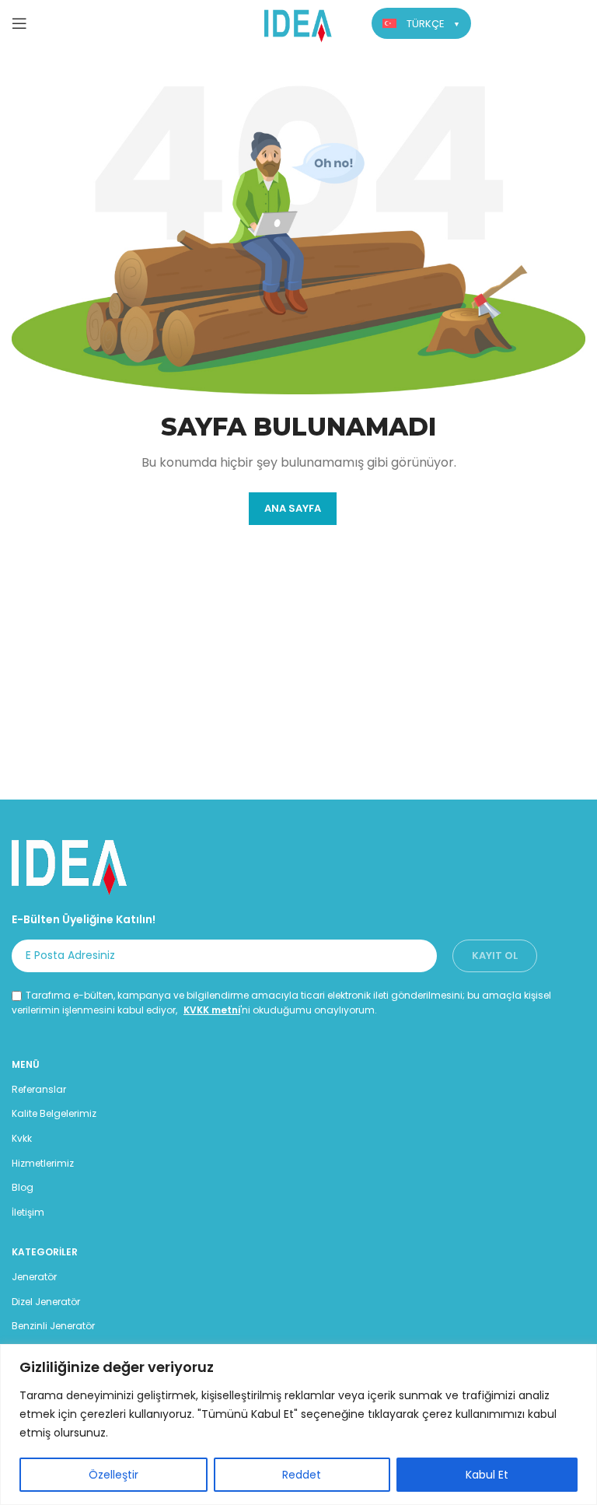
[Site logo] (298, 22)
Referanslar (39, 1089)
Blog (22, 1187)
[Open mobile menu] (19, 23)
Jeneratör (34, 1276)
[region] (298, 1424)
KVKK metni (211, 1010)
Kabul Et (487, 1474)
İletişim (28, 1212)
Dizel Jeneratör (46, 1301)
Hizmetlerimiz (43, 1163)
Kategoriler (45, 1251)
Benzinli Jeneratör (53, 1325)
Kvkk (22, 1138)
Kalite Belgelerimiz (54, 1113)
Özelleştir (113, 1474)
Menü (26, 1064)
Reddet (301, 1474)
